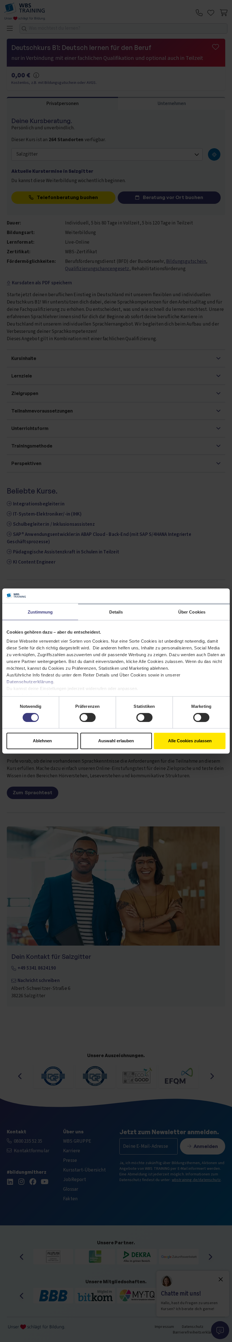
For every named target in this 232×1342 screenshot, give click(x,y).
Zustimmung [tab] (40, 612)
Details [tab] (116, 612)
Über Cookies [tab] (191, 612)
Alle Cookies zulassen (190, 740)
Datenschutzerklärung (30, 681)
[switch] (88, 717)
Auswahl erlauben (116, 740)
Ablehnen (42, 740)
